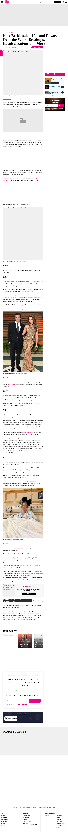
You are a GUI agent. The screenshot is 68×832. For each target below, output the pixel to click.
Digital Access (59, 815)
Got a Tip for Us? (4, 819)
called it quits (13, 400)
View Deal (29, 593)
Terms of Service (26, 815)
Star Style (27, 2)
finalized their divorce (36, 403)
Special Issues (59, 821)
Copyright (25, 819)
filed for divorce (11, 384)
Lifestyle (31, 2)
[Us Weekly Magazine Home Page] (7, 2)
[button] (63, 2)
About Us (3, 815)
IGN (32, 283)
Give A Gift (58, 819)
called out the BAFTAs (25, 565)
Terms (19, 704)
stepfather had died (18, 548)
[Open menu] (2, 2)
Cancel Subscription (60, 825)
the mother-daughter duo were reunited (26, 475)
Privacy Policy (24, 704)
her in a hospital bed (28, 623)
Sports (35, 2)
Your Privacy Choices (25, 824)
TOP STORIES (36, 47)
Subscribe (58, 2)
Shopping (40, 2)
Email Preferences (5, 821)
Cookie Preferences (27, 821)
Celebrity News (13, 2)
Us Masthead (4, 817)
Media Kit (3, 823)
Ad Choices (25, 827)
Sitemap (3, 825)
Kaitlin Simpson (7, 47)
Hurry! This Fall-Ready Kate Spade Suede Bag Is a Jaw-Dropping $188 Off (29, 589)
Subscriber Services (60, 823)
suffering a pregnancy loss (27, 432)
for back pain (32, 481)
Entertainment (20, 2)
